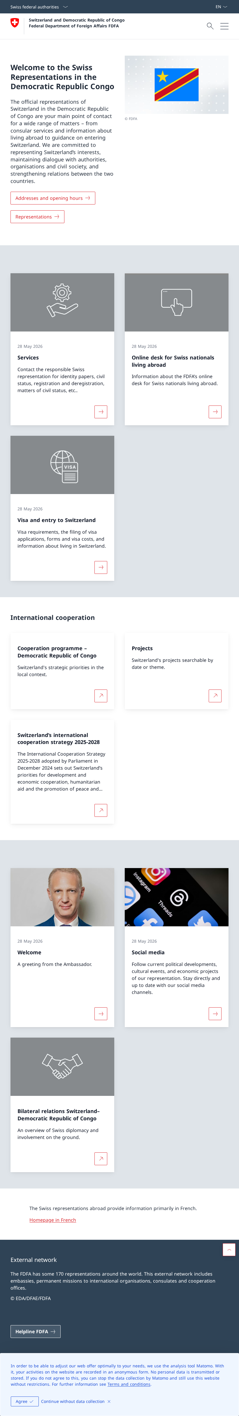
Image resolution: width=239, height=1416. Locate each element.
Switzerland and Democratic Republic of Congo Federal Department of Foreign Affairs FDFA (77, 22)
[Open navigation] (224, 26)
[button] (229, 1249)
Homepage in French (52, 1220)
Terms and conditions (129, 1384)
